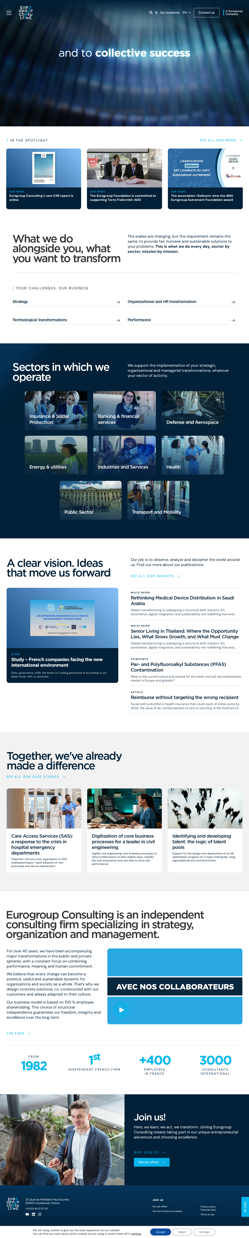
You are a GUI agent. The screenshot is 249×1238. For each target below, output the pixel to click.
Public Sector (79, 512)
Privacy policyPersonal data (208, 1208)
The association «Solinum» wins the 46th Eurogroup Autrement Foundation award (202, 198)
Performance (139, 320)
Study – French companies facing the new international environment (57, 662)
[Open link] (151, 12)
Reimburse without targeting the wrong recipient (184, 697)
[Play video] (121, 1010)
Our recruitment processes (167, 1211)
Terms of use (207, 1214)
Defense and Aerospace (192, 422)
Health (173, 467)
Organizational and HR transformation (162, 301)
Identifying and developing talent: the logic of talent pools (201, 841)
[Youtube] (27, 1214)
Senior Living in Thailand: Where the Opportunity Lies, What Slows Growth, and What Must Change (185, 634)
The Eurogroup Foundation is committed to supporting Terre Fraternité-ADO (123, 198)
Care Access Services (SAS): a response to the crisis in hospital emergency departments (42, 844)
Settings (204, 1232)
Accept (160, 1232)
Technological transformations (39, 320)
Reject (182, 1232)
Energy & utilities (47, 467)
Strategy (20, 301)
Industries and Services (123, 467)
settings (136, 1233)
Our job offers (160, 1206)
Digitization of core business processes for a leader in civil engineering (123, 841)
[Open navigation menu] (8, 12)
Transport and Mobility (156, 512)
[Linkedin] (33, 1214)
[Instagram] (39, 1214)
